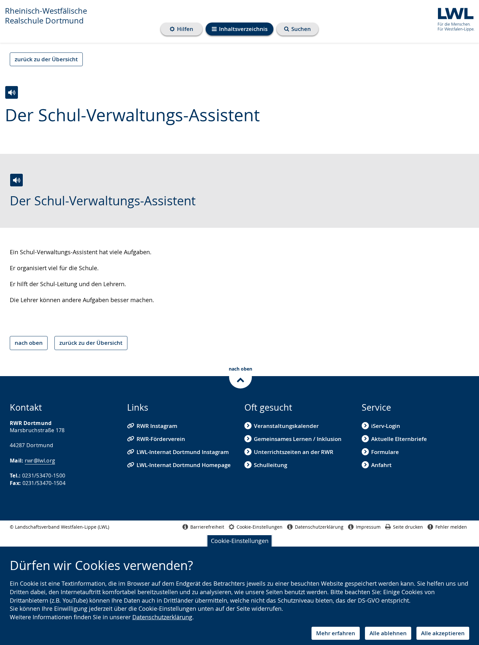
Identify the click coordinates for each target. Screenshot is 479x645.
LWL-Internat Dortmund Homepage (184, 465)
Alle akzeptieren (443, 633)
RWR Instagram (157, 426)
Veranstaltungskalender (286, 426)
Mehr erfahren (335, 633)
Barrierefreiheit (207, 527)
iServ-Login (385, 426)
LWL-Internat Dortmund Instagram (183, 452)
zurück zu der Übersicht (46, 59)
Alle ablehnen (388, 633)
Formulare (385, 452)
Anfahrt (381, 465)
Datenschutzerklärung (162, 617)
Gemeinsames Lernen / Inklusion (297, 439)
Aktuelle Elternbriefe (399, 439)
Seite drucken (408, 527)
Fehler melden (451, 527)
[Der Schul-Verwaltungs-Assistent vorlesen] (11, 92)
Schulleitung (270, 465)
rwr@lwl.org (40, 460)
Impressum (368, 527)
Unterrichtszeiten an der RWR (293, 452)
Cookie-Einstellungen (240, 541)
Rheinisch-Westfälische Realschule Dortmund (46, 16)
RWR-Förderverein (161, 439)
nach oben (29, 342)
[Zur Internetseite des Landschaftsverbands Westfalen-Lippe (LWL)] (453, 18)
